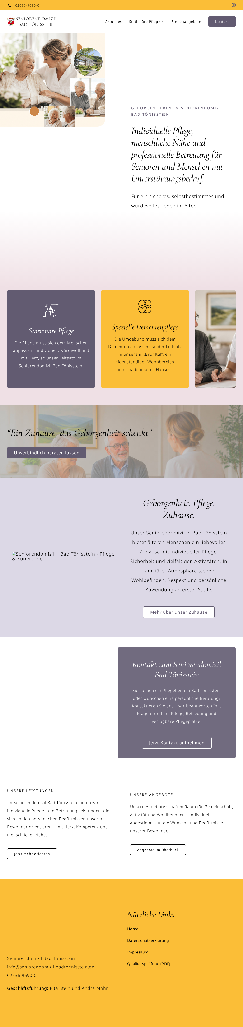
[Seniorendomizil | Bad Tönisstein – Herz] (25, 911)
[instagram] (234, 5)
